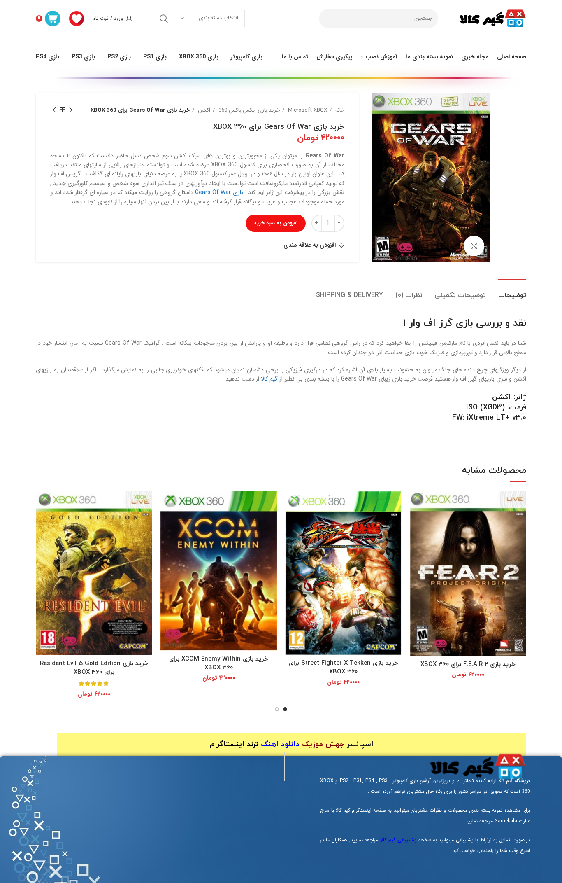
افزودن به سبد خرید (275, 223)
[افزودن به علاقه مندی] (416, 523)
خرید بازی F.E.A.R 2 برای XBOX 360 (468, 664)
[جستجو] (163, 18)
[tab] (512, 291)
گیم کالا (269, 378)
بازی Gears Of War (219, 192)
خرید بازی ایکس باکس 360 (248, 110)
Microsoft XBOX (306, 110)
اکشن (203, 110)
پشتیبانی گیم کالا (398, 840)
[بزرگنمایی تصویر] (474, 246)
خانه (339, 110)
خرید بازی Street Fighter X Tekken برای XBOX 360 (343, 667)
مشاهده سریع (416, 504)
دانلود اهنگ (280, 744)
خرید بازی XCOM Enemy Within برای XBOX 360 (218, 663)
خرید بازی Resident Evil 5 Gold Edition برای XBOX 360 (94, 668)
